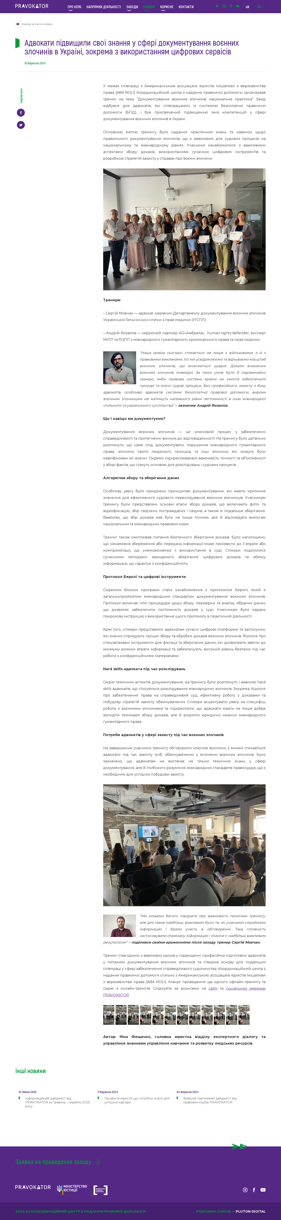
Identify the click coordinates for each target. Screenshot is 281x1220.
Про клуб (74, 6)
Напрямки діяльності (103, 6)
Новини (149, 6)
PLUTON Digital (251, 1211)
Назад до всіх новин (37, 24)
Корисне (166, 6)
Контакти (186, 6)
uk (247, 6)
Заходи (132, 6)
